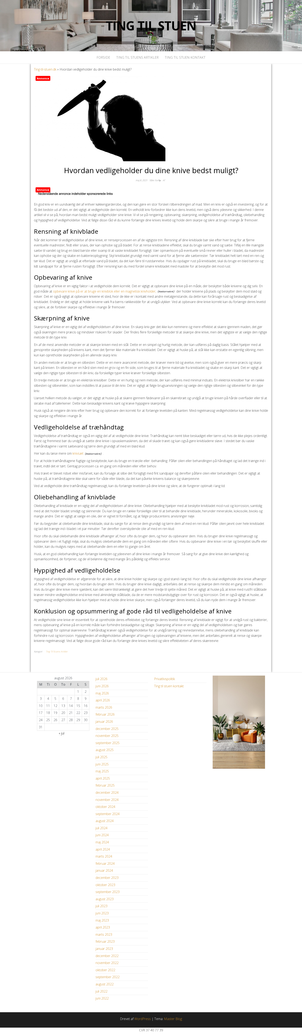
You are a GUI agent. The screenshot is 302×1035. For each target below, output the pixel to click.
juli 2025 (101, 757)
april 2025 (103, 778)
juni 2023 (102, 913)
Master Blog (173, 1019)
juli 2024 (101, 828)
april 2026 (103, 700)
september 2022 (108, 977)
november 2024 (107, 799)
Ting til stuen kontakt (185, 57)
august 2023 (105, 899)
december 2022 (107, 956)
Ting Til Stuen (151, 25)
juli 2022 (101, 991)
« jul (61, 733)
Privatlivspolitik (164, 679)
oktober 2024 (105, 806)
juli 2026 (101, 679)
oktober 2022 (105, 970)
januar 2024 (104, 870)
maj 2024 (102, 842)
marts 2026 (104, 707)
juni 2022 (102, 998)
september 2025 (108, 743)
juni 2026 (102, 686)
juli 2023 (101, 906)
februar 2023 (105, 941)
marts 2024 (104, 856)
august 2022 (105, 984)
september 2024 (108, 814)
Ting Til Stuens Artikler (137, 57)
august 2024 (105, 821)
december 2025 (107, 728)
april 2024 (103, 849)
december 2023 (107, 877)
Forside (103, 57)
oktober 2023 (105, 885)
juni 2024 (102, 835)
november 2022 (107, 963)
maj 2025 (102, 771)
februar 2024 (105, 863)
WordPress (142, 1019)
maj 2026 (102, 693)
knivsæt (78, 453)
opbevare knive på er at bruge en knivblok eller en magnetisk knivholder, (104, 291)
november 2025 (107, 735)
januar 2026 (104, 721)
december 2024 (107, 792)
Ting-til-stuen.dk (45, 69)
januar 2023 (104, 948)
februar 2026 (105, 714)
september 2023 (108, 892)
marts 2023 (104, 934)
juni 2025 (102, 764)
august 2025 (105, 750)
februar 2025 (105, 785)
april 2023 (103, 927)
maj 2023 (102, 920)
